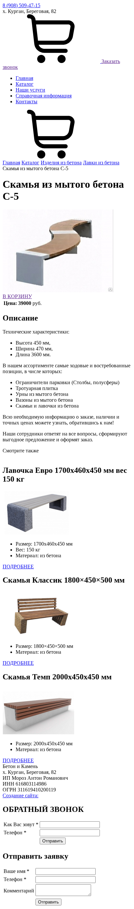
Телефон (15, 832)
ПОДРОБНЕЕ (18, 566)
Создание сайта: (20, 795)
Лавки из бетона (101, 162)
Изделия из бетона (61, 162)
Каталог (25, 84)
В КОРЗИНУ (17, 296)
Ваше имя (16, 871)
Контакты (26, 101)
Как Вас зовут (21, 824)
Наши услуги (30, 90)
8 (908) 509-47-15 (21, 5)
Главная (24, 78)
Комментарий (19, 890)
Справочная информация (44, 95)
